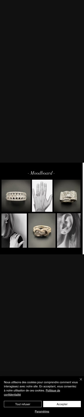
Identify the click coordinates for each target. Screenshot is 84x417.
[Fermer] (78, 381)
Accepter (62, 404)
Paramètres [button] (42, 411)
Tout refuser (22, 404)
